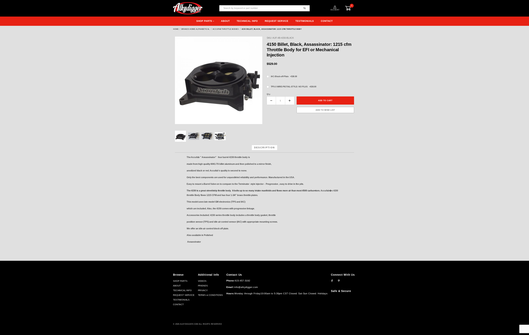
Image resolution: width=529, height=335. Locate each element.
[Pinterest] (340, 282)
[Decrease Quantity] (271, 100)
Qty (268, 94)
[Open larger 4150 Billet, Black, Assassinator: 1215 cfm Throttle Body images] (218, 82)
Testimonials (304, 21)
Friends (203, 286)
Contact (327, 21)
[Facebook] (333, 282)
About (225, 21)
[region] (218, 136)
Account (334, 10)
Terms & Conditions (210, 295)
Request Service (276, 21)
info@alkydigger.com (246, 287)
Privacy (203, 290)
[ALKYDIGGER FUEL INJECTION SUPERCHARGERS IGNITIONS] (188, 8)
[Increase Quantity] (289, 100)
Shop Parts (204, 21)
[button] (180, 136)
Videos (202, 281)
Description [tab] (264, 147)
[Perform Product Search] (304, 8)
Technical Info (247, 21)
